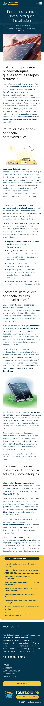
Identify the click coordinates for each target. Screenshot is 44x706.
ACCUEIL (6, 665)
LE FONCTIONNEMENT (12, 671)
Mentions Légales (34, 702)
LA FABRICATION (10, 676)
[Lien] (10, 3)
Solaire (25, 25)
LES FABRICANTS (10, 674)
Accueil (16, 25)
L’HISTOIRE (7, 668)
